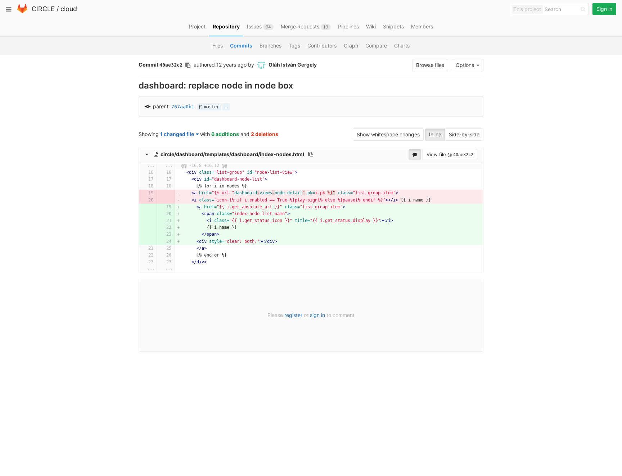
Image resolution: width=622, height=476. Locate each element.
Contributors (322, 45)
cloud (68, 9)
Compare (376, 45)
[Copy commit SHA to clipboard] (188, 65)
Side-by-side (464, 134)
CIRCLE (43, 9)
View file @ (450, 154)
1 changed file (177, 134)
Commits (241, 45)
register (293, 315)
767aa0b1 (182, 106)
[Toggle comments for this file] (415, 154)
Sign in (604, 9)
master (210, 106)
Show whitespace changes (388, 134)
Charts (402, 45)
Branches (270, 45)
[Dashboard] (22, 12)
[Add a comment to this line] (139, 172)
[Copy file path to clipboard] (310, 154)
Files (217, 45)
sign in (317, 315)
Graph (351, 45)
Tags (294, 45)
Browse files (430, 65)
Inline (435, 134)
